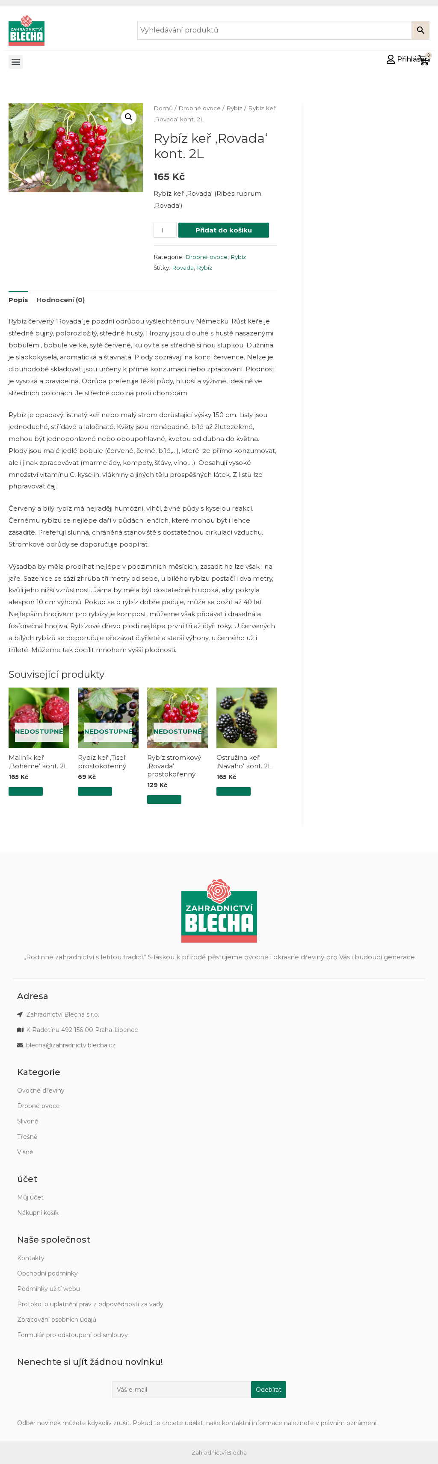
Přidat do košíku (223, 230)
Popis (18, 300)
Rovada (183, 267)
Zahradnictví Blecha (219, 1452)
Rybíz (234, 108)
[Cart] (423, 60)
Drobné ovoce (199, 108)
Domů (163, 108)
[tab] (18, 300)
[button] (16, 62)
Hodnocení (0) (60, 300)
